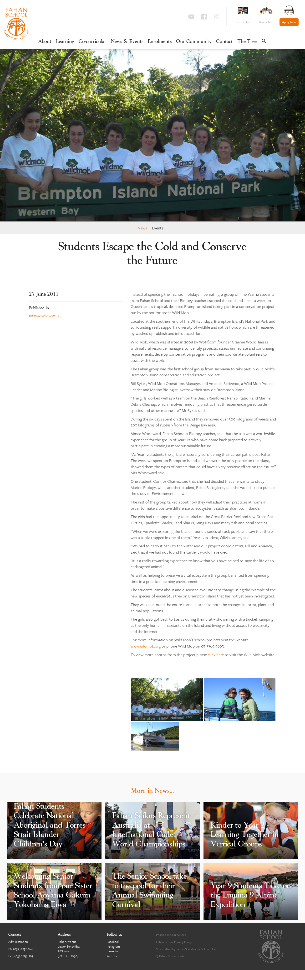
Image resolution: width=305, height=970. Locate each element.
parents (34, 315)
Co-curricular (92, 41)
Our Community (194, 41)
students (53, 315)
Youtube (112, 956)
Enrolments (160, 41)
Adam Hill (210, 949)
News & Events (127, 41)
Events (157, 228)
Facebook (113, 941)
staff (43, 315)
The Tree (247, 41)
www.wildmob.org (146, 646)
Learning (65, 41)
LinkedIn (112, 951)
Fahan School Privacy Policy (174, 941)
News (142, 228)
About (44, 41)
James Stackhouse (188, 949)
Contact (224, 41)
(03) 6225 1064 (23, 948)
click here (216, 655)
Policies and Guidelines (171, 934)
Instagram (113, 946)
